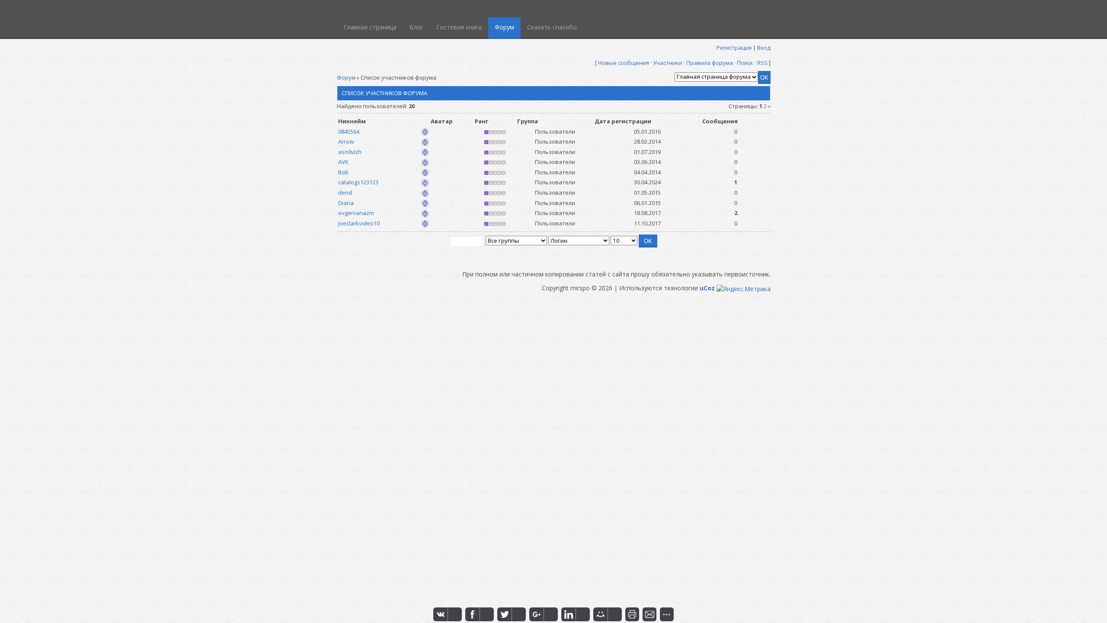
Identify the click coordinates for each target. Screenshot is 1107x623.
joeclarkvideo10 (359, 223)
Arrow (346, 141)
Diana (346, 203)
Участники (667, 63)
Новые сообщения (623, 63)
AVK (343, 162)
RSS (762, 63)
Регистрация (734, 47)
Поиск (745, 63)
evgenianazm (356, 213)
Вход (764, 47)
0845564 (348, 131)
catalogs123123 (358, 182)
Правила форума (709, 63)
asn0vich (350, 152)
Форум (346, 77)
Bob (343, 172)
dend (345, 192)
